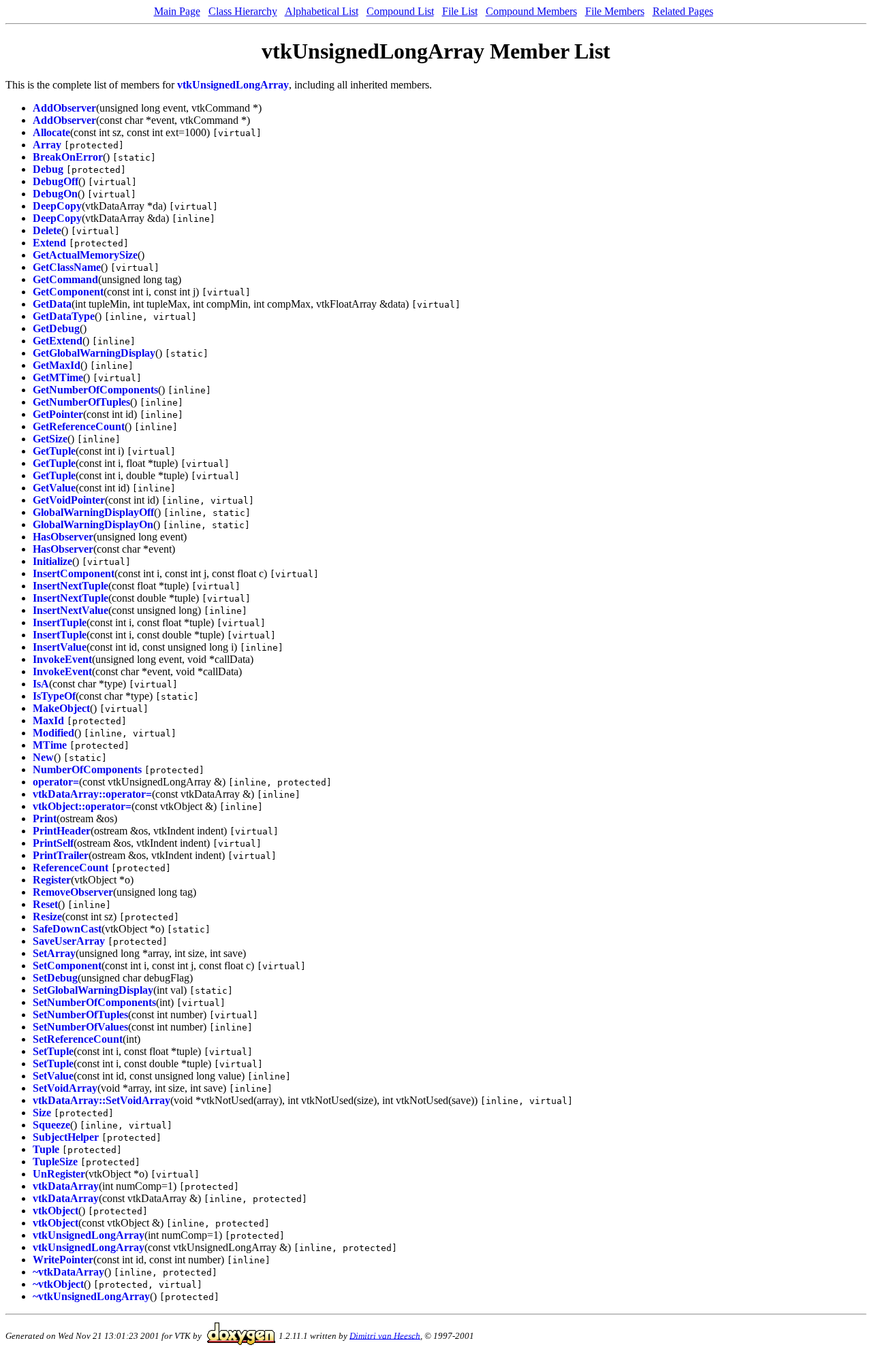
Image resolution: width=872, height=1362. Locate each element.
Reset (45, 904)
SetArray (54, 953)
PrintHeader (62, 831)
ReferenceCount (70, 867)
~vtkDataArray (68, 1272)
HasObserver (63, 536)
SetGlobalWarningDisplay (93, 990)
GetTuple (54, 451)
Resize (47, 916)
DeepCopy (57, 206)
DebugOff (55, 181)
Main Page (177, 11)
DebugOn (55, 193)
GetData (52, 304)
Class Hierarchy (242, 11)
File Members (614, 11)
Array (47, 144)
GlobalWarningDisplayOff (93, 512)
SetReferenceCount (78, 1039)
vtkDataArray (66, 1186)
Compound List (400, 11)
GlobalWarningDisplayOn (93, 524)
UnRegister (59, 1174)
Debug (48, 169)
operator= (56, 782)
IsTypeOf (54, 696)
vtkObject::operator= (82, 806)
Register (52, 880)
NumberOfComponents (87, 769)
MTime (50, 745)
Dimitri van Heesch (384, 1335)
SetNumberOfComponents (94, 1002)
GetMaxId (56, 365)
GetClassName (67, 267)
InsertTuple (60, 622)
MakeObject (61, 708)
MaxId (48, 720)
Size (42, 1112)
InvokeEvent (62, 659)
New (43, 757)
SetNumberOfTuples (80, 1014)
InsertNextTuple (70, 585)
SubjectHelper (66, 1137)
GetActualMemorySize (85, 255)
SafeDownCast (67, 929)
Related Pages (683, 11)
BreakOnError (68, 157)
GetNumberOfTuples (81, 402)
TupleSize (55, 1161)
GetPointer (58, 414)
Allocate (51, 132)
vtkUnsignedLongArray (233, 85)
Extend (49, 242)
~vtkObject (58, 1284)
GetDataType (64, 316)
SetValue (53, 1076)
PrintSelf (53, 843)
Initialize (52, 561)
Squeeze (51, 1125)
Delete (47, 230)
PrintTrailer (61, 855)
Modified (53, 733)
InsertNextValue (70, 610)
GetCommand (65, 279)
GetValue (54, 487)
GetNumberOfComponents (95, 389)
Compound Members (531, 11)
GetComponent (68, 291)
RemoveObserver (73, 892)
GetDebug (56, 328)
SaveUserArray (69, 941)
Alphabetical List (321, 11)
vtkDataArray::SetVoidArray (101, 1100)
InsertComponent (73, 573)
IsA (41, 684)
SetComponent (67, 965)
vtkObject (55, 1210)
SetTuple (53, 1051)
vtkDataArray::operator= (92, 794)
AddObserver (64, 108)
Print (45, 818)
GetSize (50, 438)
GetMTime (58, 377)
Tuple (46, 1149)
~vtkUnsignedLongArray (91, 1296)
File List (460, 11)
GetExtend (57, 340)
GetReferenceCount (79, 426)
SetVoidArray (65, 1088)
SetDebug (55, 978)
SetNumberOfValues (80, 1027)
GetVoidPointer (69, 500)
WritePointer (63, 1259)
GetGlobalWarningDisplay (94, 353)
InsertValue (60, 647)
